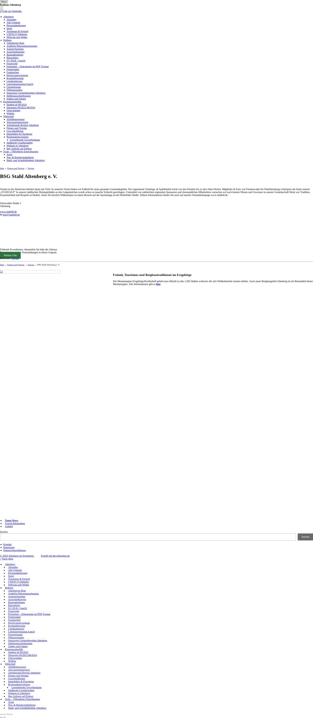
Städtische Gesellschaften (20, 142)
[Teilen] (4, 714)
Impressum (9, 547)
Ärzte (9, 154)
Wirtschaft (8, 116)
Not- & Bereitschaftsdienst (20, 157)
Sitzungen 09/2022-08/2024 (21, 107)
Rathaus (7, 40)
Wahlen (10, 113)
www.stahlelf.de (8, 211)
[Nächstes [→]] (4, 717)
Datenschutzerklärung (14, 550)
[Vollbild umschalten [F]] (8, 714)
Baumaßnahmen (15, 54)
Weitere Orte (10, 255)
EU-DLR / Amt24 (16, 60)
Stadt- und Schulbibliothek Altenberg (26, 160)
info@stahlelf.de (11, 214)
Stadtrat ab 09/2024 (17, 104)
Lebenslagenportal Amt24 (20, 84)
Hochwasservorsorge (17, 75)
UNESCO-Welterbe (17, 34)
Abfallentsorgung (15, 119)
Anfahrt (9, 526)
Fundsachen (13, 72)
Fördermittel (13, 69)
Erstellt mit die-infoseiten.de (55, 555)
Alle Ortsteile (13, 22)
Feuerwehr (12, 63)
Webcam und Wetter (17, 37)
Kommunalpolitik (12, 101)
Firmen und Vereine (17, 128)
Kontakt (7, 544)
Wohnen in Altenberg (18, 145)
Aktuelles (11, 19)
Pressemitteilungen (16, 25)
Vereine (15, 258)
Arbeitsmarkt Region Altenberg (23, 125)
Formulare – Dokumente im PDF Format (28, 66)
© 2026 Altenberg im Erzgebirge (17, 555)
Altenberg (8, 16)
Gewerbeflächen (15, 131)
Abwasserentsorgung (17, 122)
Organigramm (14, 87)
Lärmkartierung (14, 81)
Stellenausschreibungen (19, 95)
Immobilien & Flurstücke (19, 134)
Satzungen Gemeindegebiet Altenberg (26, 93)
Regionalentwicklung (18, 137)
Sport (9, 28)
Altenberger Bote (15, 43)
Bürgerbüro (12, 57)
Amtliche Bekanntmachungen (22, 46)
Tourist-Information (15, 523)
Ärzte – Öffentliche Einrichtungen (20, 151)
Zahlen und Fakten (16, 98)
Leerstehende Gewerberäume (25, 139)
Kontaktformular (15, 78)
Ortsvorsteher (13, 110)
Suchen (4, 532)
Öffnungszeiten (14, 90)
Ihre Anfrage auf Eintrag (19, 148)
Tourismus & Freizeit (17, 31)
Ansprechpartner (15, 49)
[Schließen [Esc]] (1, 714)
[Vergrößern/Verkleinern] (11, 714)
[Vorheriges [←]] (1, 717)
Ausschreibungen (15, 51)
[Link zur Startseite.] (11, 11)
